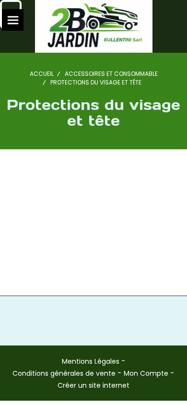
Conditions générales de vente (64, 373)
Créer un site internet (93, 385)
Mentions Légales (90, 361)
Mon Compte (146, 373)
